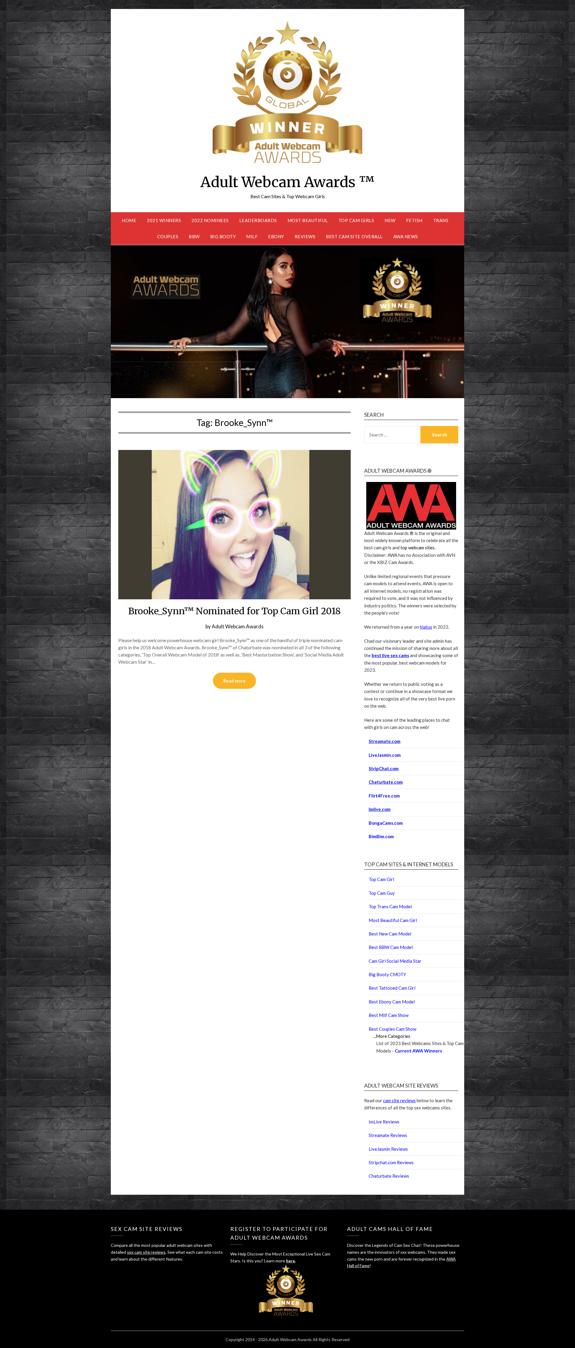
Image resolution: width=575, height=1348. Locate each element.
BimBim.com (381, 836)
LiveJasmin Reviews (388, 1149)
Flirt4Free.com (384, 795)
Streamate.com (384, 741)
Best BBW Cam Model (391, 947)
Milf (252, 236)
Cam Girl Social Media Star (395, 961)
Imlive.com (380, 809)
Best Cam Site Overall (354, 236)
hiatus (426, 627)
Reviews (305, 236)
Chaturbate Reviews (389, 1176)
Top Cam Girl (381, 879)
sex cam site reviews (146, 1252)
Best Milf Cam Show (388, 1015)
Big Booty (223, 236)
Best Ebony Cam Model (392, 1001)
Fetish (414, 220)
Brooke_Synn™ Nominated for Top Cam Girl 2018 (234, 611)
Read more (234, 680)
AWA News (405, 236)
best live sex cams (390, 655)
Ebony (276, 236)
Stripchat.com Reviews (391, 1162)
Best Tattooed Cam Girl (392, 988)
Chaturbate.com (386, 782)
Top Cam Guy (382, 893)
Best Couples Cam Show (392, 1029)
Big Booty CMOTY (387, 974)
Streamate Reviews (388, 1135)
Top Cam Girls (356, 220)
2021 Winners (164, 220)
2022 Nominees (210, 220)
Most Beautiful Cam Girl (393, 920)
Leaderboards (258, 220)
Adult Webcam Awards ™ (287, 182)
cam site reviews (399, 1100)
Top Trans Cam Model (390, 906)
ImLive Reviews (384, 1121)
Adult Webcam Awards (238, 626)
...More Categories (391, 1036)
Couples (167, 236)
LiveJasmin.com (385, 755)
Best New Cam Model (390, 933)
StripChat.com (384, 768)
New (390, 220)
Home (129, 220)
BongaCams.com (386, 823)
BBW (194, 236)
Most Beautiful (308, 220)
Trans (441, 220)
